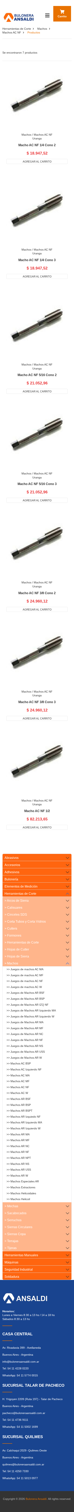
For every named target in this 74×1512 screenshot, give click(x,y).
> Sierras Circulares (18, 1227)
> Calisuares (13, 907)
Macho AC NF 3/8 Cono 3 (37, 702)
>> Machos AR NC (18, 1146)
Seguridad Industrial (19, 1269)
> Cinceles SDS (16, 914)
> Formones (13, 935)
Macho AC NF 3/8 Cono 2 (37, 593)
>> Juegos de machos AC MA (25, 969)
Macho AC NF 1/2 (37, 811)
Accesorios (12, 865)
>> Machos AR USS (19, 1169)
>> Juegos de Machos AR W (24, 1057)
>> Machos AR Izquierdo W (23, 1128)
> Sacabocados (15, 1213)
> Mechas (11, 1206)
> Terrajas (11, 1241)
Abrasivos (12, 857)
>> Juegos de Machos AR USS (26, 1051)
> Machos (11, 963)
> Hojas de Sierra (17, 956)
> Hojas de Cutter (17, 949)
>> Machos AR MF (18, 1140)
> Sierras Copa (15, 1234)
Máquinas (11, 1262)
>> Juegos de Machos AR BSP (26, 998)
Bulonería (11, 879)
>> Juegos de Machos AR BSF (26, 992)
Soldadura (12, 1276)
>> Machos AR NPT (19, 1157)
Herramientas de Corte (16, 28)
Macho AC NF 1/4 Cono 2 (37, 145)
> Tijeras (11, 1248)
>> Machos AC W (17, 1093)
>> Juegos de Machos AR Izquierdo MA (31, 1010)
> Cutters (11, 928)
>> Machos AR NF (18, 1151)
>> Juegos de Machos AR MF (25, 1028)
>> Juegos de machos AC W (24, 987)
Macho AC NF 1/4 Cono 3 (37, 260)
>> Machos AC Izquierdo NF (24, 1069)
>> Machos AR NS (18, 1163)
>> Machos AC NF (18, 1087)
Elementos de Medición (21, 886)
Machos (42, 28)
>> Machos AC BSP (19, 1063)
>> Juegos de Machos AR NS (25, 1046)
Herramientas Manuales (21, 1255)
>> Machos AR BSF (19, 1098)
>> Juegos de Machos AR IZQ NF (28, 1004)
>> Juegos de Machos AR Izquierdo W (30, 1016)
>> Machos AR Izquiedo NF (24, 1116)
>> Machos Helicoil (18, 1199)
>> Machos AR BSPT (20, 1110)
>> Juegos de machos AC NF (25, 981)
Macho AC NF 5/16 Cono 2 (37, 375)
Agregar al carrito (37, 161)
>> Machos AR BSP (19, 1104)
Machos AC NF (11, 32)
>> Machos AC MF (18, 1081)
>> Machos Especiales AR (23, 1181)
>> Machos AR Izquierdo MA (24, 1122)
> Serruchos (13, 1220)
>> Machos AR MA (18, 1134)
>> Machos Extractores (21, 1187)
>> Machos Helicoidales (21, 1193)
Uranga (37, 138)
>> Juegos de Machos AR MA (25, 1022)
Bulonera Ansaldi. (36, 1498)
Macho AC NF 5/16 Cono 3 (37, 484)
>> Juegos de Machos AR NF (25, 1040)
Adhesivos (12, 872)
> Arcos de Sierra (17, 900)
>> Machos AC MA (18, 1075)
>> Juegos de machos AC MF (25, 975)
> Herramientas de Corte (22, 942)
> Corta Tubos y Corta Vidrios (25, 921)
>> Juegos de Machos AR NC (25, 1034)
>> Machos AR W (17, 1175)
